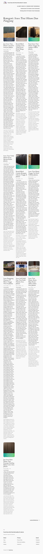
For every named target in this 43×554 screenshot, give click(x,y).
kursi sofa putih (23, 295)
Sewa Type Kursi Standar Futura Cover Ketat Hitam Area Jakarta (33, 337)
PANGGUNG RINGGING (7, 323)
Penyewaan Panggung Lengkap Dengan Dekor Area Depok (8, 329)
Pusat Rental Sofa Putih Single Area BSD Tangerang (20, 306)
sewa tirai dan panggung (8, 192)
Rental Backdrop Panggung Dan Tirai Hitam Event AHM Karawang (8, 80)
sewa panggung (6, 337)
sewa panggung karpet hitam (8, 379)
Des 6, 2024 (30, 287)
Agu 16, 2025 (18, 52)
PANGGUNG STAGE (7, 324)
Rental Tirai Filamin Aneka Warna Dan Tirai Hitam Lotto (8, 82)
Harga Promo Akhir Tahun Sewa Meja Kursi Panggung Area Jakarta (9, 294)
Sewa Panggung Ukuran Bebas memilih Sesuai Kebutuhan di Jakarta (8, 399)
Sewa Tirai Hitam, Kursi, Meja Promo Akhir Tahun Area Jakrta (9, 113)
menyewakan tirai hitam (7, 63)
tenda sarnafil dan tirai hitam (33, 209)
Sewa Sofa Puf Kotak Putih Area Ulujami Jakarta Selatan (20, 311)
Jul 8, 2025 (5, 163)
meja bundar (30, 296)
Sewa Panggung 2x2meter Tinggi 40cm (8, 338)
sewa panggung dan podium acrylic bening (8, 350)
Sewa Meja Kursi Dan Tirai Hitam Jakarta (21, 204)
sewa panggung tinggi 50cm (8, 382)
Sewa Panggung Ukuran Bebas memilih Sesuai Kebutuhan (8, 396)
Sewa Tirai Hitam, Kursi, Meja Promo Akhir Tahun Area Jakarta (32, 282)
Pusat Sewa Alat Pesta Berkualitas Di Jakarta (17, 2)
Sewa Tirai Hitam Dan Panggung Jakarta (8, 108)
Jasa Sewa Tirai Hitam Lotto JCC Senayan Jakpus (8, 45)
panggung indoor (9, 306)
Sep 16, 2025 (5, 49)
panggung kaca (9, 309)
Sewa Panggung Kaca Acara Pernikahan (7, 357)
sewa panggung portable (8, 381)
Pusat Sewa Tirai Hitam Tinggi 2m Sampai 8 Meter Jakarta (8, 75)
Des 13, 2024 (18, 285)
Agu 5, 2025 (30, 51)
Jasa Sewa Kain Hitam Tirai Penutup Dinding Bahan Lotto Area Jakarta (8, 54)
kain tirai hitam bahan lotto (8, 174)
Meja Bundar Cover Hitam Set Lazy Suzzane (33, 298)
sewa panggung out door (8, 380)
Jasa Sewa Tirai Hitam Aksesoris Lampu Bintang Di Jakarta (7, 59)
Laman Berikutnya (35, 520)
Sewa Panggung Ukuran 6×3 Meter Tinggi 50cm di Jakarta (8, 281)
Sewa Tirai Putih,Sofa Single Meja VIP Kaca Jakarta (8, 120)
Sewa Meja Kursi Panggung (8, 335)
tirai (12, 220)
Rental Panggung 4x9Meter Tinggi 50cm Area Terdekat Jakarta (8, 332)
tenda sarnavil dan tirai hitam (33, 211)
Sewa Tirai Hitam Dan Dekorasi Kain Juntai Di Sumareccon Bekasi (7, 102)
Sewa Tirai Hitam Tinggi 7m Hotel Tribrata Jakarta (8, 111)
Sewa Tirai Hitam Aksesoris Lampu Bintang (8, 194)
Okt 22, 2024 (5, 468)
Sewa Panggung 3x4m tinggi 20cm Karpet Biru (8, 343)
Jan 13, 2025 (5, 285)
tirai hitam (23, 103)
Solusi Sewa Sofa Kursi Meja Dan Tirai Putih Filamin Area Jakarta (9, 127)
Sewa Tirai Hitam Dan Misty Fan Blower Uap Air (8, 104)
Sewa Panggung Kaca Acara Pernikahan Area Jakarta (7, 362)
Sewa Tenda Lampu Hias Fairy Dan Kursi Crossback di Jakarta (33, 319)
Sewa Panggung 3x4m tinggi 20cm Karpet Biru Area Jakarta (9, 346)
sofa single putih (21, 328)
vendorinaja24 (6, 51)
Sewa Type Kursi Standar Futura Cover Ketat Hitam (33, 335)
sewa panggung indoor (7, 354)
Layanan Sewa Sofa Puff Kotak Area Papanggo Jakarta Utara (21, 300)
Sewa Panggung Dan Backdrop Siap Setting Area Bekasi (9, 348)
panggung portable (10, 322)
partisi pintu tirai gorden (7, 177)
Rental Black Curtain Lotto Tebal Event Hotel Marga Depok (20, 47)
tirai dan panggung (6, 221)
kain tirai (12, 173)
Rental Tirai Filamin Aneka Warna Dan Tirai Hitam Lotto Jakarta (8, 85)
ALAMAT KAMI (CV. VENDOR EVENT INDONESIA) (28, 6)
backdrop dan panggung (8, 288)
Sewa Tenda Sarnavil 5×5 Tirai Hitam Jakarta (8, 481)
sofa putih (19, 327)
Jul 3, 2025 (18, 178)
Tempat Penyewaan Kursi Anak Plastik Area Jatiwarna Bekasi (33, 343)
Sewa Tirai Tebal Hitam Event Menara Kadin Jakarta (8, 123)
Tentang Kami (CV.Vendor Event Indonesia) (30, 10)
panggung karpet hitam (7, 314)
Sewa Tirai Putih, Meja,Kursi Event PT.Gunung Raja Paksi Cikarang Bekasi (8, 211)
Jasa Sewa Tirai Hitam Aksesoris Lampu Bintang (8, 56)
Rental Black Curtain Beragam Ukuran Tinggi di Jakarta (21, 174)
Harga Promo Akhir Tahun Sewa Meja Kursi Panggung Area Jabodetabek (8, 291)
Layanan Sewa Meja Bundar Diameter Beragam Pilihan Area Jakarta (33, 294)
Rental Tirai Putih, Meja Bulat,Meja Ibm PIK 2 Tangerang (9, 87)
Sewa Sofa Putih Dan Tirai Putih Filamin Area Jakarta (21, 206)
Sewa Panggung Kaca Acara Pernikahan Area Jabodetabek (8, 359)
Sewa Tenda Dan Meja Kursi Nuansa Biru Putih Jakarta (33, 313)
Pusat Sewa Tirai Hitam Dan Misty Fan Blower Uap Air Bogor (8, 72)
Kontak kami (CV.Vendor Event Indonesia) (30, 8)
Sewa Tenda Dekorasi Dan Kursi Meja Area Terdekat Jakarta (33, 315)
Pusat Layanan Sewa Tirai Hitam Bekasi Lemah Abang (21, 303)
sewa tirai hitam (6, 193)
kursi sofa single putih (20, 296)
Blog (5, 166)
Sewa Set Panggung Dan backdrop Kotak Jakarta (8, 401)
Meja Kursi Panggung (7, 296)
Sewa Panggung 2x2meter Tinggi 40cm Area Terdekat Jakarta (8, 341)
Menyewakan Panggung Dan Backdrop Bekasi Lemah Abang (8, 298)
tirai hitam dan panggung (8, 492)
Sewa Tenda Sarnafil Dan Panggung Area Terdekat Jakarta (8, 405)
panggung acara (11, 303)
